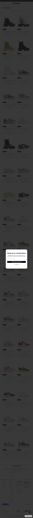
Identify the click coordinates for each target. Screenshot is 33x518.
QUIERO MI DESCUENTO (16, 261)
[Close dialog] (26, 250)
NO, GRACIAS (16, 264)
